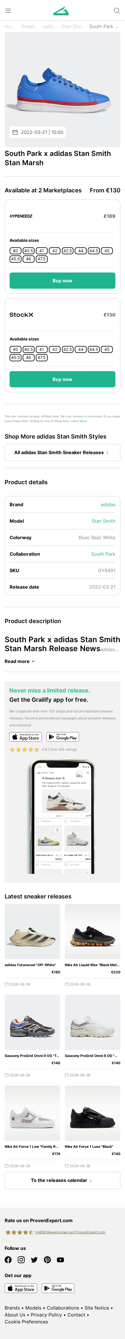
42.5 (67, 250)
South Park (103, 554)
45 (107, 250)
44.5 (93, 250)
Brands (12, 1308)
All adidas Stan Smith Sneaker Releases (59, 452)
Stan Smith (73, 26)
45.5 (15, 259)
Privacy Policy (46, 1315)
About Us (15, 1315)
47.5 (42, 259)
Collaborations (63, 1308)
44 (80, 250)
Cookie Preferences (26, 1322)
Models (33, 1308)
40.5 (28, 250)
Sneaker (30, 26)
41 (41, 250)
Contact (76, 1315)
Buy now (62, 280)
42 (54, 250)
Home (11, 26)
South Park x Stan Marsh (104, 26)
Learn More (79, 421)
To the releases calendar (59, 1180)
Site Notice (97, 1308)
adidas (50, 26)
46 (28, 259)
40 (15, 250)
